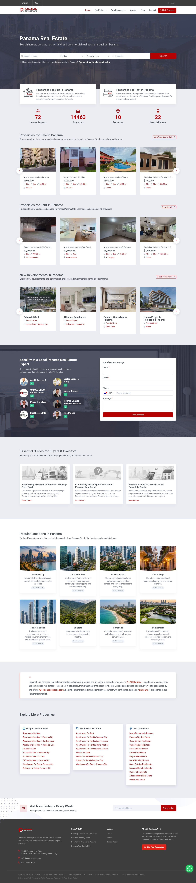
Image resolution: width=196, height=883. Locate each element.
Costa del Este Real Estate (140, 741)
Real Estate (100, 10)
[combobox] (72, 56)
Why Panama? (117, 10)
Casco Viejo (158, 574)
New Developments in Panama (106, 874)
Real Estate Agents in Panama (80, 874)
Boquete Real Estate (138, 756)
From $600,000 (151, 323)
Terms (109, 833)
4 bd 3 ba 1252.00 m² (157, 254)
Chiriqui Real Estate (137, 753)
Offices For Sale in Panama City (36, 760)
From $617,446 (111, 323)
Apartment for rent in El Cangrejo (117, 247)
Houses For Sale (29, 749)
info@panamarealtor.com (31, 858)
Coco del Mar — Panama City (37, 324)
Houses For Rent (83, 753)
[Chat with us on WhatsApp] (189, 868)
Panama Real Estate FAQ (81, 846)
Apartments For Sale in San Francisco (38, 741)
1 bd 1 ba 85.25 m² (116, 184)
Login (172, 3)
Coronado (118, 627)
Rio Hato (69, 188)
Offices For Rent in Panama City (89, 760)
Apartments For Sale (31, 733)
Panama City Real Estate (139, 737)
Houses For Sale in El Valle (34, 756)
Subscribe (168, 808)
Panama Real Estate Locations (133, 874)
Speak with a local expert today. (95, 62)
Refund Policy (112, 842)
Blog (143, 10)
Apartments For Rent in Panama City (91, 737)
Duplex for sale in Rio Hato (74, 177)
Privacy (109, 838)
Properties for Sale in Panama (29, 874)
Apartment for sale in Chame (116, 177)
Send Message (138, 415)
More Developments (165, 277)
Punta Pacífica (38, 627)
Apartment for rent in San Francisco (78, 247)
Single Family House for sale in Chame (158, 177)
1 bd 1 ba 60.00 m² (36, 184)
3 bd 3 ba (71, 254)
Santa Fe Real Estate (138, 772)
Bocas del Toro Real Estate (140, 768)
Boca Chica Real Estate (139, 760)
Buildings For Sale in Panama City (37, 768)
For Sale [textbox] (64, 56)
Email (106, 378)
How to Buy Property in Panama (83, 842)
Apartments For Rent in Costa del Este (92, 749)
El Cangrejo (110, 258)
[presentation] (19, 170)
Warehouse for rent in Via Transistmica (38, 247)
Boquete (78, 627)
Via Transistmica (32, 258)
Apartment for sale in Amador (36, 177)
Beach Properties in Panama (141, 733)
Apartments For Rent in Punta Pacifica (92, 745)
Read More (26, 501)
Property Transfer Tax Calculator (84, 833)
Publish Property (167, 10)
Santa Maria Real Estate (139, 745)
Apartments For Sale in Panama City (38, 737)
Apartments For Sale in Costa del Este (39, 745)
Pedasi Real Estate (137, 780)
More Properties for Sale (163, 137)
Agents (133, 10)
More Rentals (167, 207)
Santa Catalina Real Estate (140, 764)
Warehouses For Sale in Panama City (38, 764)
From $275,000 (71, 320)
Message (107, 398)
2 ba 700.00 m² (33, 254)
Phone (106, 388)
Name (106, 367)
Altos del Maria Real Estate (140, 776)
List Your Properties (155, 847)
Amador (29, 188)
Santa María (110, 327)
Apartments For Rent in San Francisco (92, 741)
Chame (108, 188)
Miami (148, 327)
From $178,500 (31, 320)
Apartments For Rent (85, 733)
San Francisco (71, 258)
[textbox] (98, 56)
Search (163, 56)
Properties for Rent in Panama (54, 874)
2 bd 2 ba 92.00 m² (116, 254)
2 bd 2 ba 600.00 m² (156, 184)
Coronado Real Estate (138, 749)
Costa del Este (78, 574)
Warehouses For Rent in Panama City (91, 764)
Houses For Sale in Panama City (36, 753)
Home (87, 10)
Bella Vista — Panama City (75, 324)
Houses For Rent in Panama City (89, 756)
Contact (152, 10)
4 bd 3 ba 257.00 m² (76, 184)
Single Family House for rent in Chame (158, 247)
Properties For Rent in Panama (135, 89)
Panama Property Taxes (80, 838)
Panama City (38, 574)
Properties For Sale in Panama (54, 89)
